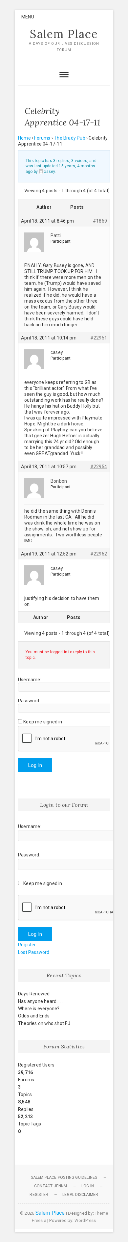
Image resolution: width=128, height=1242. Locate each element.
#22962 (98, 553)
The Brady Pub (69, 138)
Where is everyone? (39, 1008)
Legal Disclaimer (80, 1194)
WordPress (85, 1220)
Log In (35, 765)
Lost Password (34, 952)
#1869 (100, 221)
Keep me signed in (42, 721)
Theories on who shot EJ (44, 1023)
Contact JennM (50, 1186)
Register (27, 944)
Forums (42, 138)
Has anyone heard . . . (40, 1001)
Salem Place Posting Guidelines (64, 1177)
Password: (29, 700)
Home (24, 138)
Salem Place (64, 34)
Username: (29, 679)
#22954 (98, 466)
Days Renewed (34, 993)
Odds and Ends (34, 1015)
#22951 (98, 337)
